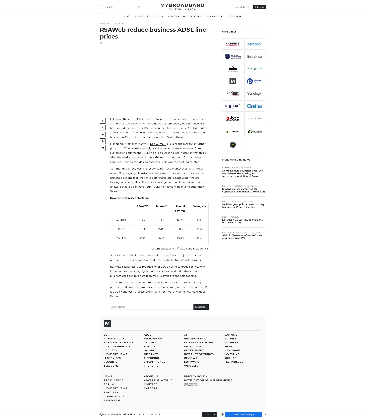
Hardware (232, 350)
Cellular (151, 342)
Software (192, 362)
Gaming (149, 350)
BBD (224, 217)
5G (105, 334)
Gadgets (110, 350)
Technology (234, 362)
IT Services (112, 358)
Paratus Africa (230, 201)
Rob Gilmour (158, 143)
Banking (230, 334)
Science (230, 358)
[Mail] (103, 148)
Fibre (228, 346)
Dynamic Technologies (235, 232)
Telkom (167, 123)
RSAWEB (198, 123)
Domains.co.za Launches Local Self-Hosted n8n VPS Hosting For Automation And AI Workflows (243, 173)
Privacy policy (196, 376)
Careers (150, 388)
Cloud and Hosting (199, 342)
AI (185, 334)
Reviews (190, 358)
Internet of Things (199, 354)
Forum (159, 16)
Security (111, 362)
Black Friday (114, 338)
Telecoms (111, 366)
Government (194, 350)
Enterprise (193, 346)
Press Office (143, 16)
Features (197, 16)
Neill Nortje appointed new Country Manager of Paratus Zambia (243, 205)
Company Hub (215, 16)
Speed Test (112, 400)
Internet (151, 354)
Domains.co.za (230, 168)
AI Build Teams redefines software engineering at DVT (242, 236)
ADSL (147, 334)
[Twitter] (103, 127)
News (127, 16)
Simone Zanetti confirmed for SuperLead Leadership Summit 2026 (243, 190)
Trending (151, 366)
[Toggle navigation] (100, 7)
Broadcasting (195, 338)
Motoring (151, 358)
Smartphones (154, 362)
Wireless (191, 366)
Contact (150, 384)
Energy (149, 346)
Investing (231, 354)
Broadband (153, 338)
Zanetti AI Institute (233, 186)
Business (105, 24)
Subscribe (259, 7)
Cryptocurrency (117, 346)
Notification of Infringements (208, 380)
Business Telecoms (118, 342)
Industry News (177, 16)
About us (151, 376)
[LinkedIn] (103, 134)
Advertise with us (158, 380)
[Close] (265, 414)
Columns (231, 342)
